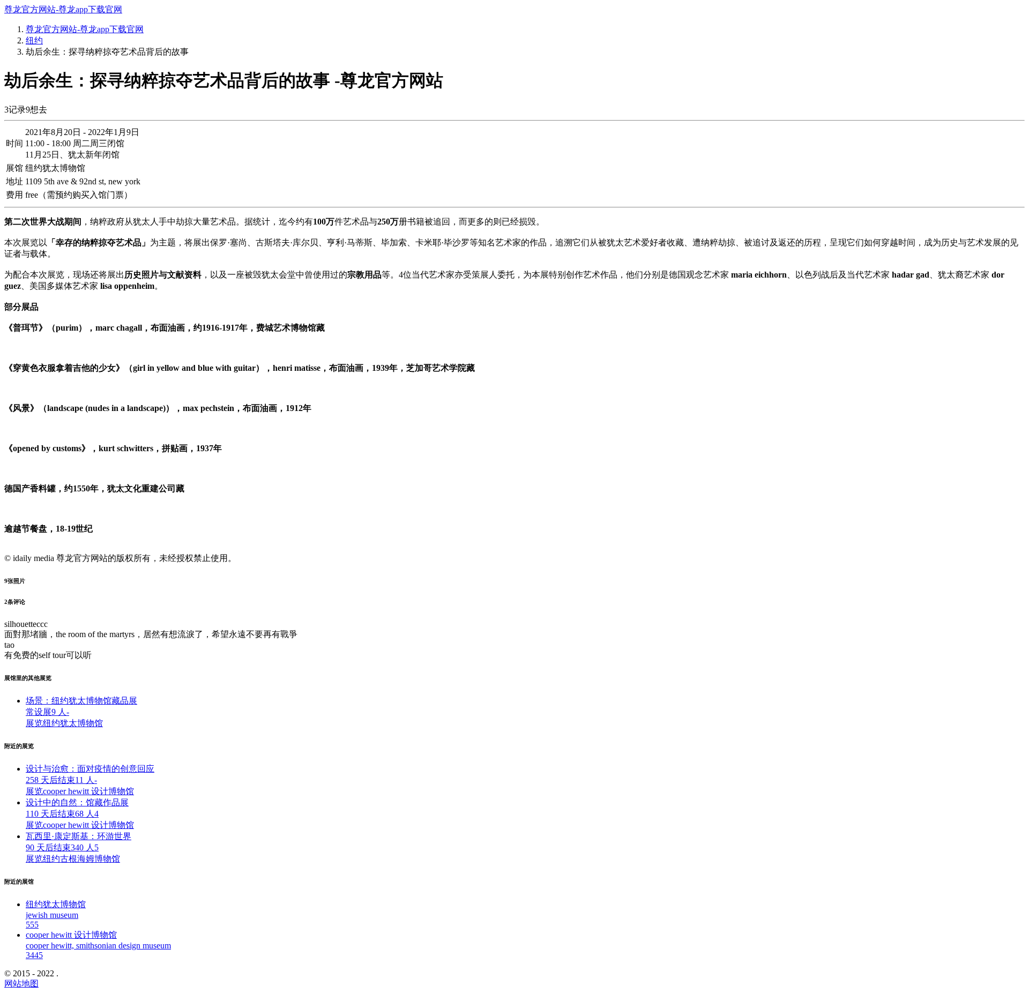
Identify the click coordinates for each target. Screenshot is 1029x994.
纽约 (34, 40)
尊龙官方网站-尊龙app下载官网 (63, 9)
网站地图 (21, 983)
